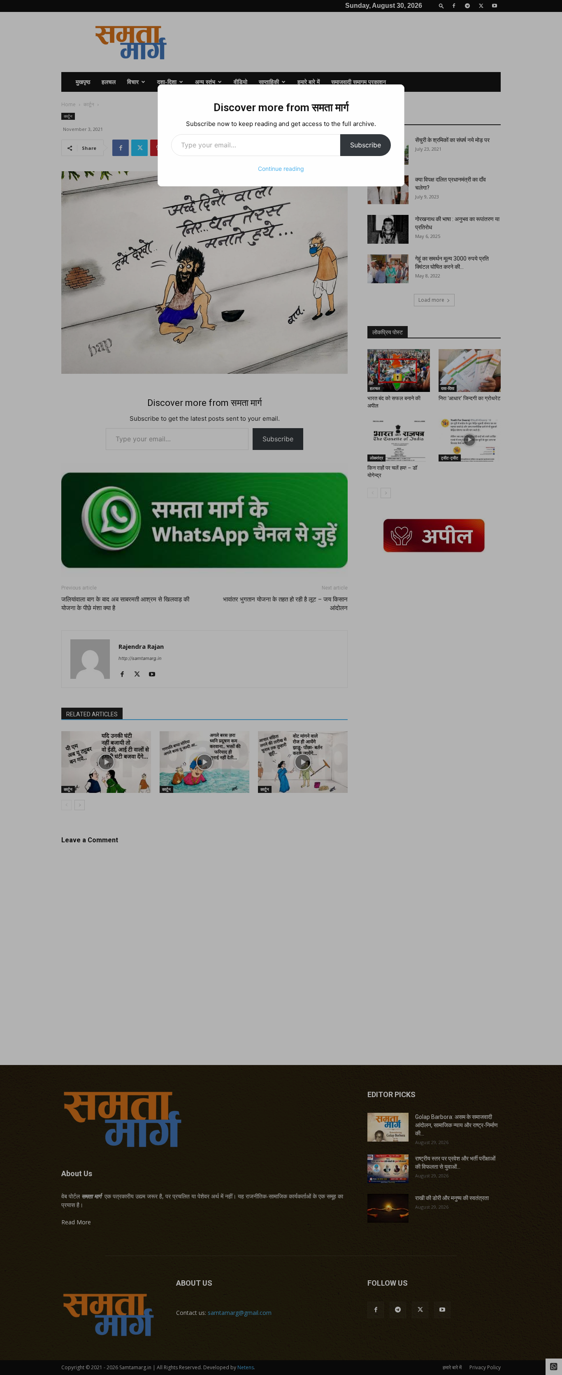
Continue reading (281, 168)
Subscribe (365, 145)
